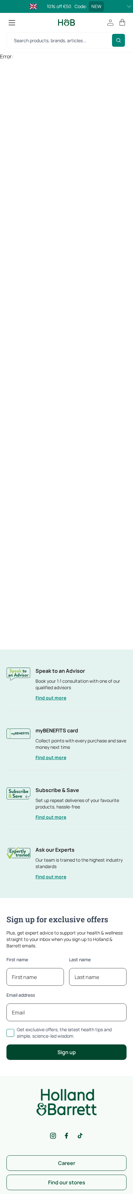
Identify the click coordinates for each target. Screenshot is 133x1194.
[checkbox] (10, 1033)
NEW (96, 6)
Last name (80, 959)
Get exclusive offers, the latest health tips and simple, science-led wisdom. (64, 1032)
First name (17, 959)
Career (66, 1163)
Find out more (51, 698)
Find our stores (66, 1182)
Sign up (66, 1052)
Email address (20, 995)
